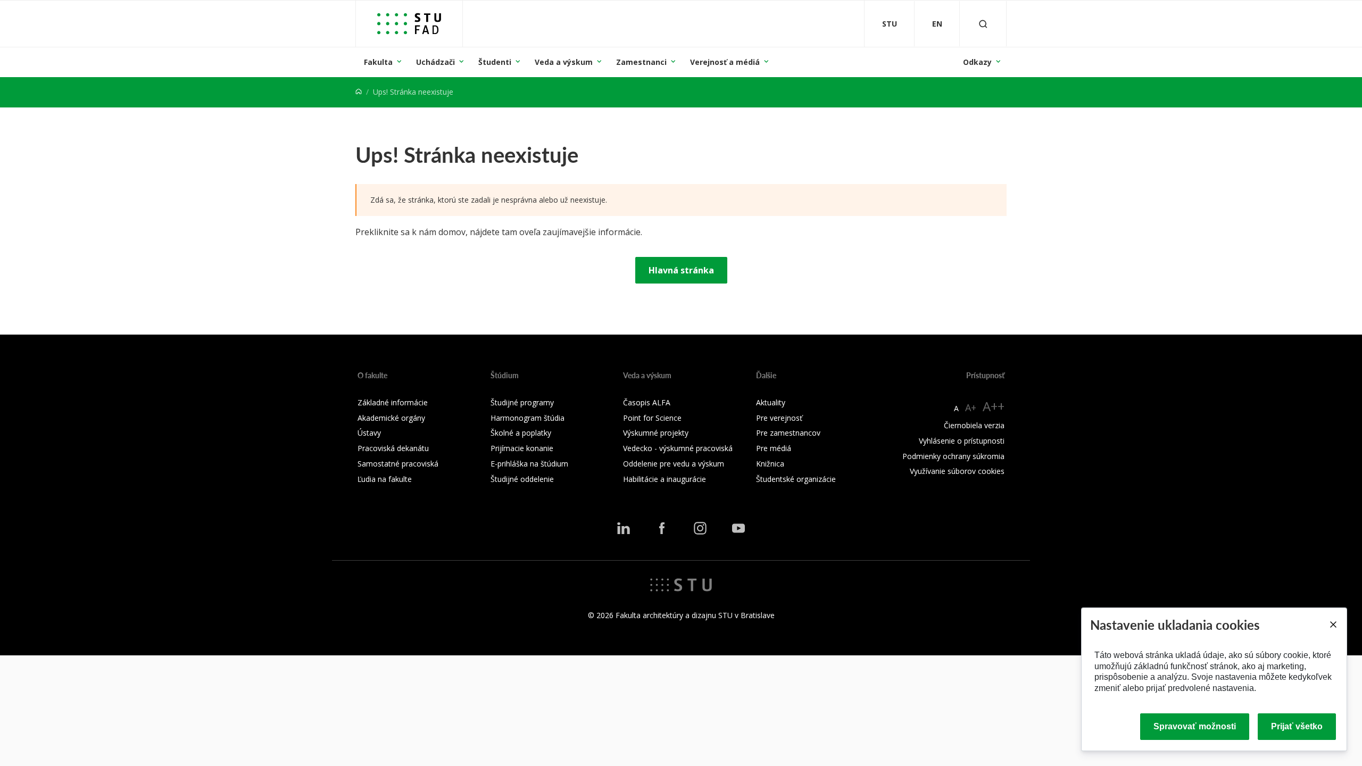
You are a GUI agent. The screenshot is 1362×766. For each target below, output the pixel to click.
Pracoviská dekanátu (393, 448)
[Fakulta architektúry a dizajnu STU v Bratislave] (409, 24)
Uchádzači (435, 62)
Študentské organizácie (796, 479)
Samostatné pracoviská (398, 464)
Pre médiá (773, 448)
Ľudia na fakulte (385, 479)
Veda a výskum (564, 62)
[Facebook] (661, 528)
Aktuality (770, 402)
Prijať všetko (1297, 726)
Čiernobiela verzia (974, 425)
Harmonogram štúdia (527, 418)
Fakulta (378, 62)
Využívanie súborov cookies (957, 471)
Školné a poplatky (521, 433)
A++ (993, 406)
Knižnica (770, 464)
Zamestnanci (641, 62)
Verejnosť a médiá (725, 62)
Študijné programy (522, 402)
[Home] (358, 92)
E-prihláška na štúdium (529, 464)
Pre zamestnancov (788, 433)
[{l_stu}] (681, 584)
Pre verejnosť (779, 418)
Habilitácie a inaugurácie (664, 479)
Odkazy (977, 62)
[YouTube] (738, 528)
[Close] (1332, 624)
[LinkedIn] (623, 528)
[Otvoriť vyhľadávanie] (983, 24)
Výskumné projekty (655, 433)
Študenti (494, 62)
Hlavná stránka (681, 270)
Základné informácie (393, 402)
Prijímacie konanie (522, 448)
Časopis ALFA (646, 402)
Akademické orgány (391, 418)
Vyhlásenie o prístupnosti (961, 441)
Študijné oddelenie (522, 479)
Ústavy (369, 433)
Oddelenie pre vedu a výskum (673, 464)
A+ (970, 407)
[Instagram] (700, 528)
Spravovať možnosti (1194, 726)
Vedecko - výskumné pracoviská (678, 448)
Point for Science (652, 418)
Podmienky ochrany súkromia (953, 456)
